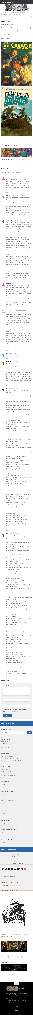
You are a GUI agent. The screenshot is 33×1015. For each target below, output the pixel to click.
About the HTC (5, 741)
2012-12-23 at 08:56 (17, 533)
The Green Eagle (20, 159)
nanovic (10, 15)
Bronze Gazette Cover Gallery (9, 775)
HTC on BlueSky (5, 748)
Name (5, 697)
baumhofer (23, 13)
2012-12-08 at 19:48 (17, 388)
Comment (6, 685)
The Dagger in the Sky (7, 159)
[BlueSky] (16, 1010)
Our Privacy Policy (16, 1006)
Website (5, 703)
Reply (7, 192)
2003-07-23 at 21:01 (21, 195)
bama (6, 13)
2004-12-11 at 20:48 (19, 220)
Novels (15, 15)
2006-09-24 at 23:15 (19, 353)
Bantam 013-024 (14, 13)
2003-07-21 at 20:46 (18, 177)
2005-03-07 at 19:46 (18, 283)
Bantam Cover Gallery (7, 769)
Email (19, 697)
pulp (20, 15)
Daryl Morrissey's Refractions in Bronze (11, 760)
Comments (7, 172)
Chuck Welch (6, 24)
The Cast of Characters (7, 756)
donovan (4, 15)
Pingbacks (18, 172)
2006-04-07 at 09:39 (21, 310)
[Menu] (31, 2)
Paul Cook (8, 283)
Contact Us (4, 743)
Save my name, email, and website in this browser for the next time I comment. (14, 710)
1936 (2, 13)
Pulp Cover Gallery (6, 771)
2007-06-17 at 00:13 (20, 361)
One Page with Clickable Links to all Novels (12, 758)
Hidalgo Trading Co (7, 2)
